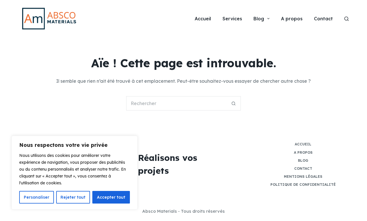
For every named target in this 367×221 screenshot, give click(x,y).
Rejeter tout (72, 197)
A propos (291, 18)
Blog (258, 18)
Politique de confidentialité (303, 184)
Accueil (203, 18)
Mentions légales (303, 176)
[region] (74, 173)
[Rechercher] (346, 19)
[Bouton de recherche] (234, 103)
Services (232, 18)
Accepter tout (111, 197)
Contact (323, 18)
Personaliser (36, 197)
